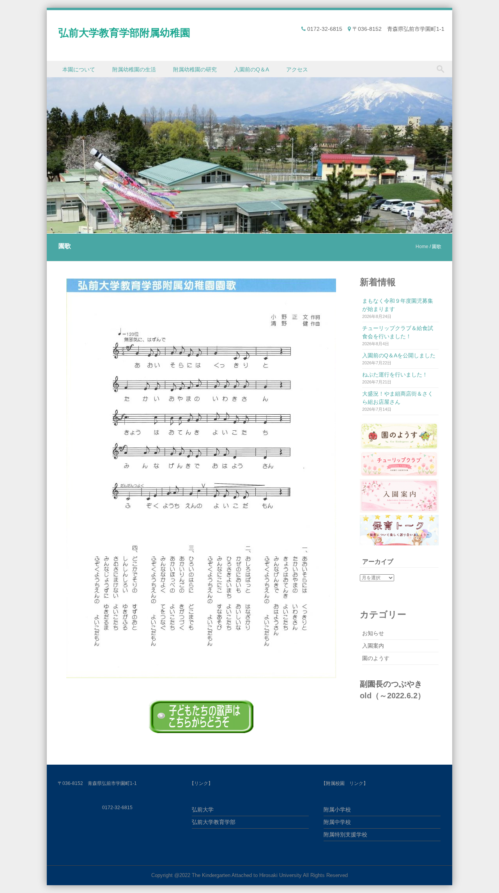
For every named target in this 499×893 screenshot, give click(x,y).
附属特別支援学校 (345, 834)
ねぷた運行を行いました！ (395, 374)
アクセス (297, 69)
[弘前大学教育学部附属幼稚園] (249, 228)
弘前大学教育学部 (213, 822)
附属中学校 (337, 822)
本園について (78, 69)
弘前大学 (203, 809)
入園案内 (373, 646)
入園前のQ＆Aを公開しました (398, 355)
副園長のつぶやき (391, 684)
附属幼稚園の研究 (195, 69)
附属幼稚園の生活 (134, 69)
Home (422, 246)
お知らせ (373, 633)
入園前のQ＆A (251, 69)
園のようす (375, 658)
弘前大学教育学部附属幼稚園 (124, 33)
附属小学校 (337, 809)
